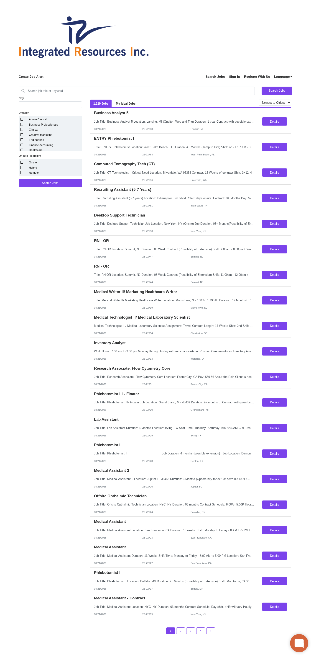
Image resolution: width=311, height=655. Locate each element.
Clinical (33, 129)
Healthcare (36, 150)
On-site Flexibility (30, 155)
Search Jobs (215, 76)
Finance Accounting (41, 145)
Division (24, 112)
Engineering (36, 140)
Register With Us (257, 76)
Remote (34, 172)
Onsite (33, 162)
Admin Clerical (38, 119)
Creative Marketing (40, 135)
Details (274, 121)
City (21, 98)
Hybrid (33, 167)
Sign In (234, 76)
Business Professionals (43, 124)
